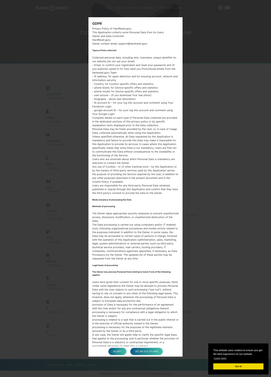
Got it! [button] (238, 366)
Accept (117, 351)
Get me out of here (146, 351)
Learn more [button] (220, 358)
